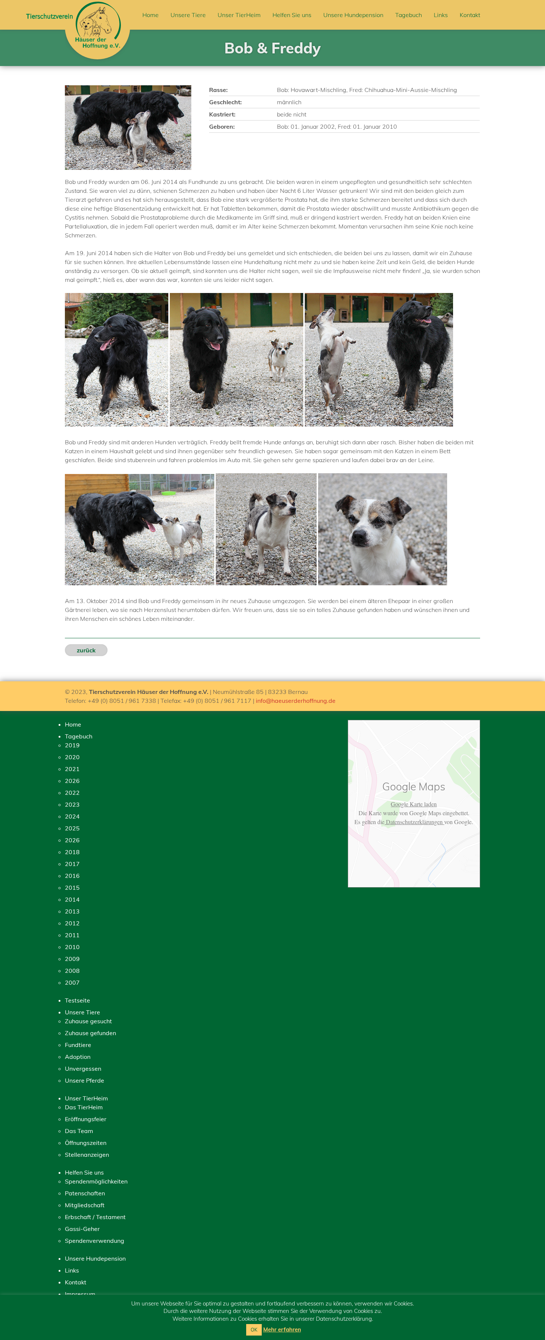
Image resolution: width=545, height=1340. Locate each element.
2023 (72, 804)
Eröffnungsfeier (85, 1119)
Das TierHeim (84, 1107)
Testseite (77, 1000)
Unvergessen (83, 1068)
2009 (72, 958)
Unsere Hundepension (353, 15)
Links (441, 15)
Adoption (77, 1056)
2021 (72, 769)
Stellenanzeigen (87, 1154)
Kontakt (470, 15)
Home (150, 15)
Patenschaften (85, 1193)
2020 (72, 757)
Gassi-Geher (82, 1228)
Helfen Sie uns (291, 15)
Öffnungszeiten (85, 1142)
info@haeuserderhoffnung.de (296, 700)
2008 (72, 970)
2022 (72, 792)
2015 (72, 887)
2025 (72, 828)
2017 (72, 863)
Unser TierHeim (239, 15)
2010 (72, 947)
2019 (72, 745)
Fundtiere (78, 1044)
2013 (72, 911)
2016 (72, 875)
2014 (72, 899)
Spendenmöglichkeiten (96, 1181)
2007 (72, 982)
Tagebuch (408, 15)
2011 (72, 935)
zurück (86, 650)
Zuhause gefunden (90, 1033)
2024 (72, 816)
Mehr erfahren (282, 1329)
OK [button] (254, 1330)
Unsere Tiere (188, 15)
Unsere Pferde (84, 1080)
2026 (72, 780)
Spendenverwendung (94, 1240)
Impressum (80, 1294)
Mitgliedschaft (85, 1205)
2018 (72, 852)
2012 (72, 923)
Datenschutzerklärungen (414, 822)
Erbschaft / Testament (95, 1217)
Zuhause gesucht (88, 1021)
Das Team (79, 1131)
